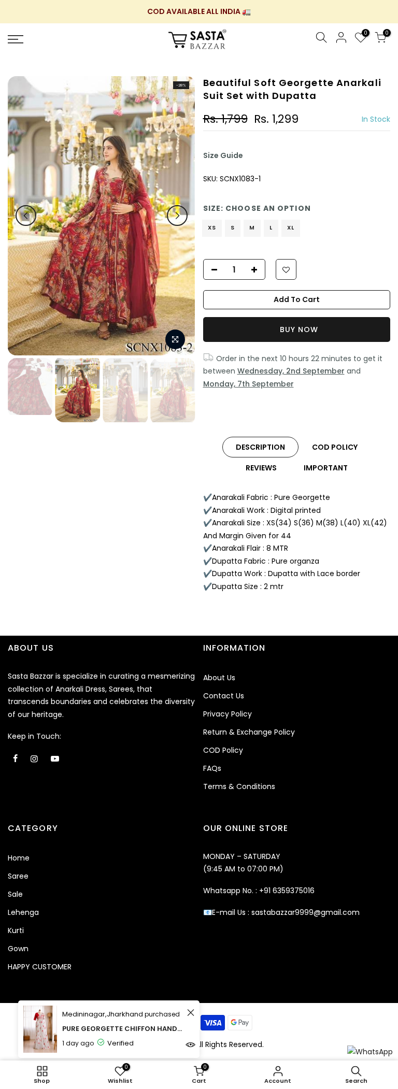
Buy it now (297, 329)
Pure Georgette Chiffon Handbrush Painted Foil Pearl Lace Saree (123, 1029)
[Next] (177, 215)
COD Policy (223, 750)
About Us (219, 677)
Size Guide (223, 155)
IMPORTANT (326, 468)
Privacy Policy (227, 714)
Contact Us (223, 696)
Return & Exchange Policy (249, 732)
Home (19, 858)
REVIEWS (261, 468)
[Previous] (26, 215)
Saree (18, 876)
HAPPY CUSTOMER (40, 967)
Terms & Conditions (239, 786)
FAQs (212, 768)
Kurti (16, 930)
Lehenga (23, 912)
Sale (15, 894)
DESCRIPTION (260, 447)
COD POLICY (335, 447)
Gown (18, 948)
